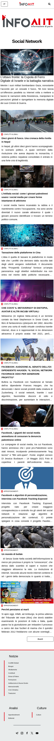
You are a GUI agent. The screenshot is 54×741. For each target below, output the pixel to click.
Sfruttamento (12, 670)
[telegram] (16, 733)
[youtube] (37, 733)
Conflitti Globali (11, 134)
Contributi (11, 673)
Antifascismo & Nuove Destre (18, 683)
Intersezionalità (13, 687)
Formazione (12, 680)
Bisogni (10, 666)
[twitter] (32, 733)
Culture (38, 715)
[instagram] (21, 733)
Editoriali (11, 718)
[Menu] (4, 4)
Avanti (40, 639)
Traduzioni (12, 693)
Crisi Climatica (13, 690)
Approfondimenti (11, 491)
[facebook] (27, 733)
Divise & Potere (13, 676)
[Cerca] (49, 4)
